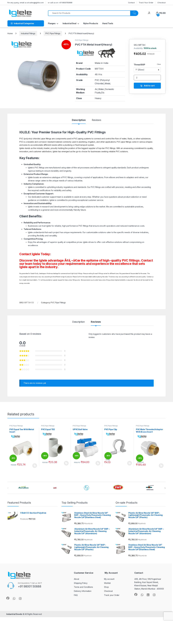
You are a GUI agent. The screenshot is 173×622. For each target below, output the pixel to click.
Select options (34, 465)
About (76, 579)
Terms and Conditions (83, 587)
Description (79, 120)
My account (109, 579)
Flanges (52, 23)
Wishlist (107, 583)
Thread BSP (139, 64)
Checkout (161, 2)
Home (10, 33)
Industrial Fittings (28, 33)
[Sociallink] (7, 598)
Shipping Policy (80, 583)
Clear (159, 64)
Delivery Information (82, 591)
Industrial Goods (14, 614)
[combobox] (89, 13)
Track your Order (111, 595)
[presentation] (165, 488)
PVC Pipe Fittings (52, 33)
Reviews (96, 120)
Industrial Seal (69, 23)
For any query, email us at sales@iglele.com (25, 2)
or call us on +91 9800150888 (60, 2)
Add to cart (149, 85)
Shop (106, 587)
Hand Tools (107, 23)
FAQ (76, 595)
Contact (131, 2)
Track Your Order (146, 2)
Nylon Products (90, 23)
